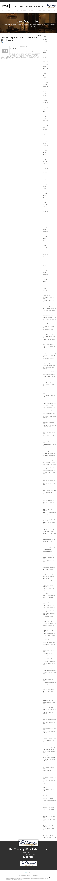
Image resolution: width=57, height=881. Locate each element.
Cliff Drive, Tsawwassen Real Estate (49, 407)
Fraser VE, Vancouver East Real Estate (49, 490)
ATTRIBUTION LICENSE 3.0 (34, 875)
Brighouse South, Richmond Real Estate (49, 342)
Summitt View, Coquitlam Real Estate (49, 747)
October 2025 (45, 68)
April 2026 (44, 57)
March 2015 (45, 288)
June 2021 (44, 154)
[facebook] (24, 857)
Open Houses (45, 41)
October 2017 (45, 233)
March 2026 (45, 59)
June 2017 (44, 240)
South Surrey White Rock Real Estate (49, 726)
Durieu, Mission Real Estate (47, 451)
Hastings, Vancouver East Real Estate (49, 539)
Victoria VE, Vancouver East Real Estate (49, 792)
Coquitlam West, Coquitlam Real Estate (49, 420)
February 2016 (45, 268)
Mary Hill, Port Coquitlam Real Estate (49, 593)
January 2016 (45, 270)
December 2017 (45, 229)
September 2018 (45, 213)
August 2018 (45, 215)
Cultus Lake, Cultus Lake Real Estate (49, 428)
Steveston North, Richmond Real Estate (49, 736)
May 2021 (44, 156)
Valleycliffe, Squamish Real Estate (48, 783)
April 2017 (44, 243)
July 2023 (44, 111)
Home (3, 10)
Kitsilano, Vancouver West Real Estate (49, 565)
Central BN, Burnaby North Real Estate (49, 382)
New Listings (45, 39)
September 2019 (45, 191)
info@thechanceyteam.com (31, 854)
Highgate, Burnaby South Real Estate (49, 547)
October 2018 (45, 211)
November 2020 (45, 166)
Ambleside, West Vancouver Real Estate (49, 312)
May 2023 (44, 114)
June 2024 (44, 91)
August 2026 (45, 50)
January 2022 (45, 141)
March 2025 (45, 80)
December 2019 (45, 186)
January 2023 (45, 122)
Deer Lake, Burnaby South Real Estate (49, 435)
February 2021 (45, 161)
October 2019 (45, 190)
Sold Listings (45, 44)
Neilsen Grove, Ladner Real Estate (48, 618)
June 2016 (44, 261)
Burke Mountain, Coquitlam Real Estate (49, 353)
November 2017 (45, 231)
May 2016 (44, 263)
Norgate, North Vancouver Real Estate (49, 623)
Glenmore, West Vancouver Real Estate (49, 512)
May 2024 (44, 93)
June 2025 (44, 75)
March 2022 (45, 138)
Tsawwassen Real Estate (47, 770)
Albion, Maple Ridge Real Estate (48, 306)
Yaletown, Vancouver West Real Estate (49, 837)
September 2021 (45, 148)
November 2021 (45, 145)
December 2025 (45, 64)
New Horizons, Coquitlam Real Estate (49, 619)
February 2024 (45, 98)
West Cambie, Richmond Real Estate (49, 798)
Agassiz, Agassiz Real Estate (47, 304)
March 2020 (45, 181)
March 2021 (45, 159)
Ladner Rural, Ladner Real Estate (48, 574)
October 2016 (45, 254)
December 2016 (45, 250)
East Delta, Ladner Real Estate (48, 458)
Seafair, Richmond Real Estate (48, 700)
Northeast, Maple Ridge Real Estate (49, 633)
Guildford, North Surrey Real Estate (49, 529)
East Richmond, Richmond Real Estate (49, 462)
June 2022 (44, 132)
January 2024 (45, 100)
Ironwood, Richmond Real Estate (48, 555)
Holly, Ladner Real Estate (47, 549)
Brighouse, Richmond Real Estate (48, 344)
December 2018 (45, 207)
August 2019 (45, 193)
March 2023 (45, 118)
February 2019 (45, 204)
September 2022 (45, 127)
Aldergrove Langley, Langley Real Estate (49, 308)
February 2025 (45, 82)
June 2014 (44, 292)
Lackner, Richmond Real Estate (48, 569)
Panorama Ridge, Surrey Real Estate (49, 642)
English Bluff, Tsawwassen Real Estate (49, 470)
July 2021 (44, 152)
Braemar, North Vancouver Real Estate (49, 334)
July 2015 (44, 281)
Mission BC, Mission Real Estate (48, 605)
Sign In (2, 0)
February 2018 (45, 225)
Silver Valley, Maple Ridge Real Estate (49, 707)
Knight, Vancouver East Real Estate (49, 567)
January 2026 (45, 62)
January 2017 (45, 249)
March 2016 (45, 267)
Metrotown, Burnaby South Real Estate (49, 600)
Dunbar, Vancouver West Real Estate (49, 447)
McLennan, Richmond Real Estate (48, 597)
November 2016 (45, 252)
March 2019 (45, 202)
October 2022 (45, 125)
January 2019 (45, 206)
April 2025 (44, 79)
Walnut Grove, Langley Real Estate (48, 793)
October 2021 (45, 147)
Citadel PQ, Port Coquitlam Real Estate (49, 403)
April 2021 (44, 157)
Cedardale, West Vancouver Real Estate (49, 378)
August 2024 (45, 88)
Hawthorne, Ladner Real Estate (48, 543)
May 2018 (44, 220)
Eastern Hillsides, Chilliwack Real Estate (49, 464)
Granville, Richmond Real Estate (48, 525)
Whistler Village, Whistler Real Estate (49, 823)
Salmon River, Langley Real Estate (48, 689)
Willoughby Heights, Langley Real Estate (49, 831)
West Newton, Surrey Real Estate (48, 807)
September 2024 (45, 86)
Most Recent (45, 48)
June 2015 (44, 283)
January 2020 (45, 184)
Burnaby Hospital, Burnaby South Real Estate (11, 45)
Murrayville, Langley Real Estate (48, 616)
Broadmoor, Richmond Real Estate (48, 349)
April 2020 (44, 179)
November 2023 (45, 104)
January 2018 (45, 227)
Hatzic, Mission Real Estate (47, 541)
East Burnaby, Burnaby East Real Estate (49, 453)
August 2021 (45, 150)
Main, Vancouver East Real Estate (48, 590)
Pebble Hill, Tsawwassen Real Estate (49, 646)
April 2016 (44, 265)
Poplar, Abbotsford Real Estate (48, 653)
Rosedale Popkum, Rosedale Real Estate (49, 682)
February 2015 (45, 290)
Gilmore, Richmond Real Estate (48, 507)
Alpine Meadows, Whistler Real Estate (49, 310)
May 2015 (44, 284)
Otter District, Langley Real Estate (48, 637)
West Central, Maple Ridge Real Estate (49, 800)
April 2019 (44, 200)
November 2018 (45, 209)
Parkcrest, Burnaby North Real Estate (49, 644)
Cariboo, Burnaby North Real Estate (49, 374)
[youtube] (29, 857)
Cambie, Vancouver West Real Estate (49, 363)
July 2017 (44, 238)
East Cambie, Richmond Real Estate (49, 455)
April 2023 (44, 116)
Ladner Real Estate (46, 572)
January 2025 (45, 84)
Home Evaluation (41, 10)
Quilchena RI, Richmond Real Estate (49, 668)
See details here (13, 48)
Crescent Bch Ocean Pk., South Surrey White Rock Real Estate (49, 426)
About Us (9, 10)
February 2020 (45, 182)
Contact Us (31, 10)
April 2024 (44, 95)
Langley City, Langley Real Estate (48, 576)
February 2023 (45, 120)
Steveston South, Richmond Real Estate (49, 738)
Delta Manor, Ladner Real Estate (48, 437)
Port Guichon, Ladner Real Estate (48, 655)
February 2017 (45, 247)
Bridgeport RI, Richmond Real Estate (49, 339)
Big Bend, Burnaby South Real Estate (49, 321)
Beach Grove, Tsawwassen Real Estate (49, 317)
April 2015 (44, 286)
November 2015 (45, 274)
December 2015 (45, 272)
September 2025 (45, 70)
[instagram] (32, 857)
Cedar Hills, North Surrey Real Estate (49, 376)
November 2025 (45, 66)
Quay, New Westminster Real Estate (49, 661)
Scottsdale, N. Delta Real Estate (48, 698)
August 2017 (45, 236)
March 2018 (45, 224)
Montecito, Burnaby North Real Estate (49, 608)
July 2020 (44, 173)
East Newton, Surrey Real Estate (48, 460)
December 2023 (45, 102)
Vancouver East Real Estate (47, 784)
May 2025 (44, 77)
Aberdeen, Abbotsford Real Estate (48, 303)
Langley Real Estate (46, 578)
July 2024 (44, 89)
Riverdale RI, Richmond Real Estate (48, 677)
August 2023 (45, 109)
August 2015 (45, 279)
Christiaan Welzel (25, 875)
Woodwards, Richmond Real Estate (49, 835)
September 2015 (45, 277)
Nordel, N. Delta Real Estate (47, 621)
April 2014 (44, 293)
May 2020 (44, 177)
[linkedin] (27, 857)
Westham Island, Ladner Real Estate (49, 809)
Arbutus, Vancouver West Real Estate (49, 315)
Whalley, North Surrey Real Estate (48, 822)
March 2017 (45, 245)
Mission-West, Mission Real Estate (49, 607)
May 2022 (44, 134)
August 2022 (45, 129)
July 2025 (44, 73)
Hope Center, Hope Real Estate (48, 551)
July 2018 (44, 216)
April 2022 (44, 136)
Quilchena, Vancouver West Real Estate (49, 670)
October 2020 (45, 168)
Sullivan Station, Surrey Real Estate (48, 743)
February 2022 (45, 139)
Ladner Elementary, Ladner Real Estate (49, 571)
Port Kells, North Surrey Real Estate (49, 656)
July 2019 (44, 195)
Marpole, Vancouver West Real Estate (49, 591)
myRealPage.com (28, 873)
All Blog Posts (45, 37)
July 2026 (44, 52)
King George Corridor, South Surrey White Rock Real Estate (49, 563)
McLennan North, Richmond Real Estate (49, 595)
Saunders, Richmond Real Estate (48, 696)
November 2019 (45, 188)
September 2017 (45, 234)
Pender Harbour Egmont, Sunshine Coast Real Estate (48, 648)
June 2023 (44, 113)
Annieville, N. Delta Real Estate (48, 313)
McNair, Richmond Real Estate (48, 599)
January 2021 (45, 163)
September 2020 (45, 170)
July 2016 (44, 259)
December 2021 (45, 143)
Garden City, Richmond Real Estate (48, 500)
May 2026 (44, 55)
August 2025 (45, 71)
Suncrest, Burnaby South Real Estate (49, 749)
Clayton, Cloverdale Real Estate (48, 405)
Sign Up (6, 0)
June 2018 (44, 218)
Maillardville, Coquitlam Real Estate (48, 588)
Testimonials (51, 10)
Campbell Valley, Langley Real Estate (49, 365)
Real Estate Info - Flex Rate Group (48, 43)
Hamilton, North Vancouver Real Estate (49, 533)
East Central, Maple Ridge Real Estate (49, 457)
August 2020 (45, 172)
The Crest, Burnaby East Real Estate (49, 757)
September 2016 (45, 256)
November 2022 (45, 123)
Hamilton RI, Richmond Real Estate (48, 531)
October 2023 (45, 105)
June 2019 (44, 197)
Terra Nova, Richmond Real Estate (48, 755)
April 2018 (44, 222)
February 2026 (45, 61)
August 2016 (45, 258)
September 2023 (45, 107)
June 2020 (44, 175)
